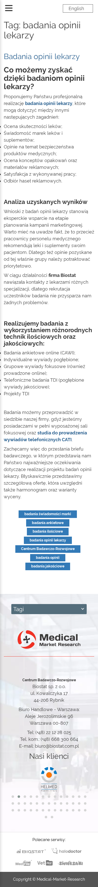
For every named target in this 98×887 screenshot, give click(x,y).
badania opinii (48, 558)
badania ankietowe (48, 523)
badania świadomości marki (47, 514)
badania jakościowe (47, 566)
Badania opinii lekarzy (42, 56)
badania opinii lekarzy (48, 540)
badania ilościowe (48, 531)
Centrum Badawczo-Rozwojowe (48, 549)
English (76, 8)
